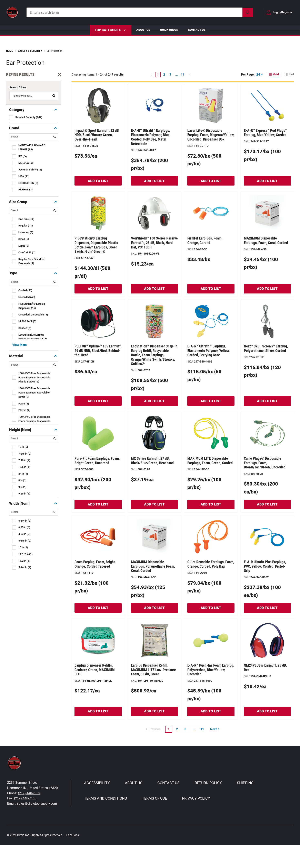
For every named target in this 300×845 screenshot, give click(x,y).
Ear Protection (54, 50)
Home (9, 50)
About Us (143, 29)
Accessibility (97, 783)
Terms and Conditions (105, 798)
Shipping (245, 783)
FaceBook (72, 835)
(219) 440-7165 (25, 798)
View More (19, 345)
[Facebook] (84, 835)
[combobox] (140, 12)
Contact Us (197, 29)
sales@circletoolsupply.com (37, 803)
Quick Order (169, 29)
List (291, 74)
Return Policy (208, 783)
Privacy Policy (196, 798)
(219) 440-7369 (29, 793)
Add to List (98, 181)
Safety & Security (30, 50)
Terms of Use (154, 798)
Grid (276, 74)
